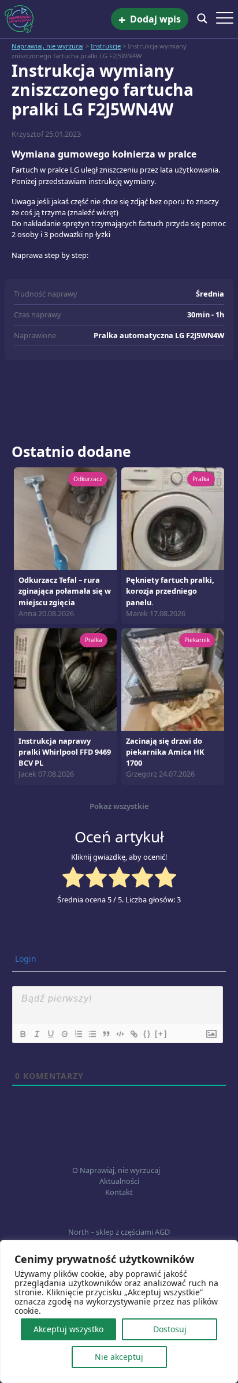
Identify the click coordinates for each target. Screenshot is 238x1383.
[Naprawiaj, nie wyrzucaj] (58, 19)
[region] (119, 1311)
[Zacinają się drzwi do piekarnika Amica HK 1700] (172, 678)
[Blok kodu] (120, 1034)
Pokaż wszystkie (119, 806)
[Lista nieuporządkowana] (92, 1034)
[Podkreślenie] (50, 1034)
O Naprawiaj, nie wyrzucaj (116, 1170)
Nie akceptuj (119, 1356)
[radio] (73, 879)
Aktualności (119, 1181)
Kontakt (119, 1192)
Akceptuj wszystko (68, 1329)
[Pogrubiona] (22, 1034)
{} (147, 1033)
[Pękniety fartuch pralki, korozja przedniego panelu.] (172, 518)
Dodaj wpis (149, 19)
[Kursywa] (36, 1034)
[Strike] (64, 1034)
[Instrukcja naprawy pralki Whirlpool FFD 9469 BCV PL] (65, 678)
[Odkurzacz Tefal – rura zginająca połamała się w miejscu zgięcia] (65, 518)
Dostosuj (170, 1329)
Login (24, 958)
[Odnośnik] (133, 1034)
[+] (161, 1033)
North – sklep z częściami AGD (119, 1232)
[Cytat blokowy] (106, 1034)
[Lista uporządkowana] (78, 1034)
